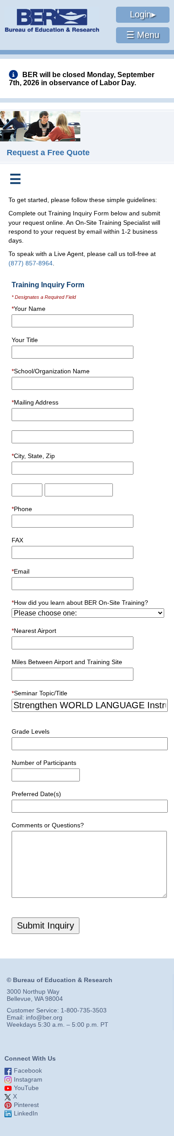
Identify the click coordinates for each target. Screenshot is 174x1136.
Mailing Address (35, 402)
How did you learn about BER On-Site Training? (80, 602)
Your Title (25, 339)
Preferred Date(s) (36, 793)
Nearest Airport (34, 630)
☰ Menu (142, 35)
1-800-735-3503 (84, 1010)
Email (20, 571)
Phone (22, 508)
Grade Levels (31, 731)
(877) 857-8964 (30, 263)
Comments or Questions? (48, 825)
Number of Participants (44, 762)
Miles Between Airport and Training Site (67, 661)
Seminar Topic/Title (39, 693)
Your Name (29, 308)
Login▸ (143, 14)
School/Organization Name (51, 371)
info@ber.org (44, 1017)
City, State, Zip (33, 455)
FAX (17, 540)
